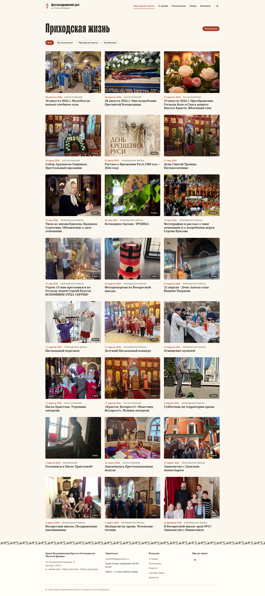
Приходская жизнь (144, 5)
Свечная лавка (156, 572)
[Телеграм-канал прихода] (217, 6)
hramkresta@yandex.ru (117, 559)
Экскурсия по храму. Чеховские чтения (129, 528)
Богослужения (65, 42)
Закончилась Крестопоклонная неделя (129, 468)
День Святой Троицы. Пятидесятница (180, 166)
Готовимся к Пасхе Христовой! (69, 466)
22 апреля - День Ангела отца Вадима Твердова (186, 289)
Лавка (192, 5)
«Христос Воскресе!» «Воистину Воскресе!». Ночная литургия (129, 408)
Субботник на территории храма (189, 407)
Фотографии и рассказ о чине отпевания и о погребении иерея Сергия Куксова (189, 227)
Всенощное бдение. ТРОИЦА (127, 224)
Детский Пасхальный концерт (128, 351)
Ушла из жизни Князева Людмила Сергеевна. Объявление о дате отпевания (71, 227)
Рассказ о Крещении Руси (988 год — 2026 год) (132, 166)
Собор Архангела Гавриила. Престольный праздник (66, 166)
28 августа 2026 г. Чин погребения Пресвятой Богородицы (130, 102)
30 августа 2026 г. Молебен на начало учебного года (67, 102)
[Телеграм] (194, 559)
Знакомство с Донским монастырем (181, 468)
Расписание (179, 5)
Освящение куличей (179, 351)
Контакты (205, 5)
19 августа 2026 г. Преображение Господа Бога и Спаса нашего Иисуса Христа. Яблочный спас (188, 104)
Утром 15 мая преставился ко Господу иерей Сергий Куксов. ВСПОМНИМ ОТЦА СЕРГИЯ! (68, 290)
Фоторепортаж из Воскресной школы (128, 289)
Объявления (110, 42)
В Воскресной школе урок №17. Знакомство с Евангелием (188, 528)
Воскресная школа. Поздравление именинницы (71, 528)
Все (50, 42)
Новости (153, 568)
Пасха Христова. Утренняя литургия (65, 408)
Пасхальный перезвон (62, 351)
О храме (163, 5)
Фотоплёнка (211, 28)
